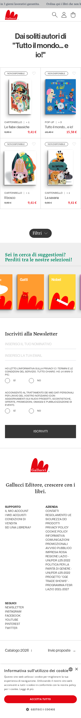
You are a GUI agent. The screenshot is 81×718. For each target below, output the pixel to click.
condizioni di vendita (15, 521)
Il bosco (9, 198)
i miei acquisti (15, 515)
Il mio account (16, 511)
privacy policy (57, 527)
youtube (11, 620)
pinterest (12, 624)
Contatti (52, 511)
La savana (52, 198)
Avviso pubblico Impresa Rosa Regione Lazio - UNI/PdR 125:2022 (58, 554)
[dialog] (40, 691)
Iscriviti (40, 431)
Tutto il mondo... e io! (59, 127)
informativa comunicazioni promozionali (57, 540)
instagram (13, 611)
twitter (11, 628)
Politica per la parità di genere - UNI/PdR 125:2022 (58, 569)
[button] (40, 709)
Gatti (18, 279)
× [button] (76, 669)
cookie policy (56, 531)
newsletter (14, 607)
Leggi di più (26, 689)
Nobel (50, 279)
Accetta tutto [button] (40, 699)
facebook (13, 615)
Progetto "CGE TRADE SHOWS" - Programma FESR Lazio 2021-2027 (58, 583)
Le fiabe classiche (16, 127)
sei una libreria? (18, 527)
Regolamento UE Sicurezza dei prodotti (58, 519)
